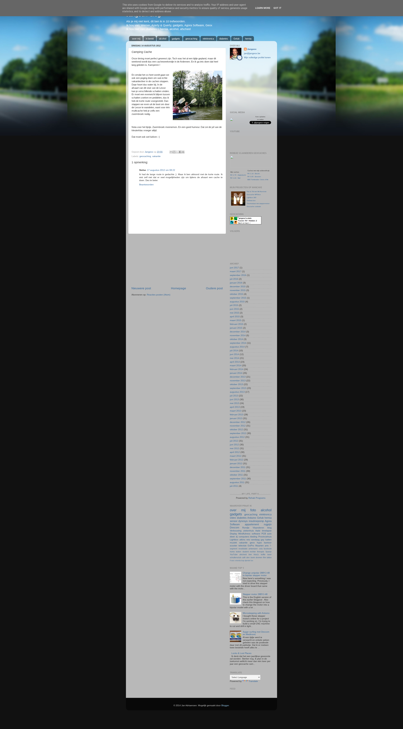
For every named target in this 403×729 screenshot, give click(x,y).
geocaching (191, 38)
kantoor (268, 542)
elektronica (208, 38)
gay (262, 539)
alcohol (162, 38)
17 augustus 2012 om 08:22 (161, 170)
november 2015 (238, 290)
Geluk (236, 38)
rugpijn (268, 524)
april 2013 (235, 407)
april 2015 (235, 316)
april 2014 (235, 362)
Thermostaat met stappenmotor (258, 203)
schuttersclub (235, 557)
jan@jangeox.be (252, 53)
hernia (248, 38)
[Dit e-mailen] (171, 152)
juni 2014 (234, 354)
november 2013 (238, 380)
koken (238, 552)
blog (269, 528)
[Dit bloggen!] (174, 152)
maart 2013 (235, 411)
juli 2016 (234, 279)
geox (252, 542)
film (264, 557)
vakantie (156, 156)
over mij (136, 38)
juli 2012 (234, 441)
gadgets (176, 38)
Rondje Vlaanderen (253, 528)
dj (237, 537)
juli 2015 (234, 305)
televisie (242, 545)
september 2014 (238, 343)
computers (244, 537)
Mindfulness (244, 534)
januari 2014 (236, 373)
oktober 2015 (236, 294)
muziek (233, 542)
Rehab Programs (256, 498)
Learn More (262, 8)
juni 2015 (234, 309)
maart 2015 (235, 320)
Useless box (251, 200)
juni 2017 (234, 267)
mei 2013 (234, 403)
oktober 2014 (236, 339)
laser (269, 554)
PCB (263, 534)
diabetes (223, 38)
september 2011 (238, 478)
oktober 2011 (236, 475)
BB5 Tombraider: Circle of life (257, 179)
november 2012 (238, 426)
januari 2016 (236, 283)
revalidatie (242, 549)
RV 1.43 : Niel (235, 178)
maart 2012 (235, 456)
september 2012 (238, 433)
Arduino (251, 517)
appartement (252, 524)
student (245, 552)
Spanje (268, 552)
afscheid (243, 554)
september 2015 (238, 298)
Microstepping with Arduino (256, 613)
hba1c (256, 554)
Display (233, 534)
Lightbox (234, 539)
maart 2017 (235, 271)
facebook (268, 549)
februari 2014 (236, 369)
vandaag (255, 539)
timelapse (267, 531)
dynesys (243, 521)
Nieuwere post (141, 288)
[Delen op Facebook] (180, 152)
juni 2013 (234, 399)
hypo (259, 542)
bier (250, 554)
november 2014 (238, 335)
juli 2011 (234, 486)
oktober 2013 (236, 384)
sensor (233, 521)
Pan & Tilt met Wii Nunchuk (256, 191)
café (244, 557)
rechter (253, 552)
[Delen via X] (177, 152)
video (233, 517)
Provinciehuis (265, 537)
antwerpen (253, 549)
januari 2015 (236, 328)
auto (269, 534)
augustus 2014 (237, 347)
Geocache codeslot (254, 206)
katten (268, 539)
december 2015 (238, 286)
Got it (277, 8)
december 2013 (238, 377)
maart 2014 (235, 365)
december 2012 (238, 422)
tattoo (269, 557)
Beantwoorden (146, 184)
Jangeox (149, 152)
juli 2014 (234, 350)
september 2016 (238, 275)
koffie (263, 554)
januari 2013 (236, 418)
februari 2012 (236, 460)
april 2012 (235, 452)
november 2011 (237, 471)
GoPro (251, 545)
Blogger (225, 705)
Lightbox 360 (251, 197)
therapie (260, 552)
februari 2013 (236, 414)
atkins (242, 539)
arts (267, 545)
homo (232, 552)
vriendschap (239, 560)
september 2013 (238, 388)
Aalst (257, 531)
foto (253, 510)
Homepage (178, 288)
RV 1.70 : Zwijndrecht (238, 175)
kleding (253, 537)
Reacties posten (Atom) (158, 295)
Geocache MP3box (254, 194)
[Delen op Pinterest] (183, 152)
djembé (247, 560)
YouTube (234, 554)
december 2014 (238, 332)
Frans (232, 560)
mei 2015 (234, 313)
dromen (259, 557)
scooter (233, 545)
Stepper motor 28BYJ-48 (255, 594)
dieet (232, 537)
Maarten (259, 545)
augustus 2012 (237, 437)
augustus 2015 (237, 301)
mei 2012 (234, 448)
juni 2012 (234, 444)
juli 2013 (234, 396)
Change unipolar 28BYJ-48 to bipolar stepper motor (256, 574)
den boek (250, 557)
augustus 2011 (237, 482)
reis (248, 539)
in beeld (150, 38)
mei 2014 (234, 358)
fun (252, 560)
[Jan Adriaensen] (231, 120)
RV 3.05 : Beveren (254, 176)
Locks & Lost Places (241, 653)
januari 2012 (236, 463)
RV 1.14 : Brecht (253, 173)
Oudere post (214, 288)
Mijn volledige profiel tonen (257, 57)
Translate (253, 681)
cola (261, 549)
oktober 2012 (236, 429)
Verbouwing (235, 531)
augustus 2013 (237, 392)
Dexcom (234, 527)
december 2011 (237, 467)
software (256, 534)
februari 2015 (236, 324)
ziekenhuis (248, 531)
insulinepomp (256, 521)
